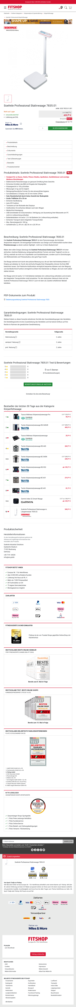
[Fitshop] (15, 8)
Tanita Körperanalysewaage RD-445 (33, 446)
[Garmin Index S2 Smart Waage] (16, 501)
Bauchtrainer (55, 993)
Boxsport (31, 988)
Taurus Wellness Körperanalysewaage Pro (35, 415)
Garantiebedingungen (14, 155)
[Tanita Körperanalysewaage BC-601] (16, 480)
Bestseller (10, 163)
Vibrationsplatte (10, 998)
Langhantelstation (11, 993)
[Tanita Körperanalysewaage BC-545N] (16, 459)
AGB (6, 964)
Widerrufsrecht (43, 969)
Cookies (7, 966)
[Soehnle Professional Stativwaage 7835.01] (8, 862)
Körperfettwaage (48, 13)
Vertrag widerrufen (38, 954)
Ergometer (31, 981)
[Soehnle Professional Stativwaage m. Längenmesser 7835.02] (16, 512)
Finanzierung (60, 122)
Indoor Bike (54, 985)
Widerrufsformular (10, 971)
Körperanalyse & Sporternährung (33, 13)
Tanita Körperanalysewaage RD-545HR (34, 425)
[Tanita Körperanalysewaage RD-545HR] (16, 427)
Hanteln (7, 988)
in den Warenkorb (60, 128)
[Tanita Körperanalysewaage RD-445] (16, 448)
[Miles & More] (38, 927)
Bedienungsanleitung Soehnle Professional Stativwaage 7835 (27, 300)
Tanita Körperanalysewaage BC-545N (34, 457)
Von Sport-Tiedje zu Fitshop (13, 882)
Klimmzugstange (33, 995)
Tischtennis (8, 985)
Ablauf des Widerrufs (45, 971)
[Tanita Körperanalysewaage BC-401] (16, 490)
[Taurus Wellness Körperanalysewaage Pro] (16, 417)
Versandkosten (9, 969)
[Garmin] (27, 502)
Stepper (53, 990)
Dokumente (11, 151)
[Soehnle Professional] (11, 28)
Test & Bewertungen (14, 159)
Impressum (42, 966)
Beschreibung (12, 146)
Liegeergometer (55, 988)
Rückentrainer (9, 995)
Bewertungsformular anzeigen (38, 384)
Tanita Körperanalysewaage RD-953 (33, 467)
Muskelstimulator (56, 995)
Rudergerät (8, 983)
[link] (15, 602)
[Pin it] (69, 173)
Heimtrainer (9, 990)
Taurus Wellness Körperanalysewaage (34, 436)
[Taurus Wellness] (27, 418)
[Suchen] (66, 7)
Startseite (6, 13)
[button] (8, 98)
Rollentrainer (32, 990)
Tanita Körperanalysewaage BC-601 (33, 478)
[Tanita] (27, 428)
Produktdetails (12, 142)
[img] (21, 124)
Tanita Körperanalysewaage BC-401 (33, 488)
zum (10, 948)
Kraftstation (32, 983)
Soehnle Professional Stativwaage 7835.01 (30, 862)
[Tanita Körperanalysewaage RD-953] (16, 469)
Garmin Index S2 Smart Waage (31, 499)
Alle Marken (9, 1002)
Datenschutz (43, 964)
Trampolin (54, 983)
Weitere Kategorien (16, 13)
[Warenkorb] (71, 7)
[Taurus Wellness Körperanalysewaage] (16, 438)
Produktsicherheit (13, 167)
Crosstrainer (9, 981)
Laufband (54, 981)
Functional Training (34, 993)
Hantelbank (31, 985)
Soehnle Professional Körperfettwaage (17, 17)
